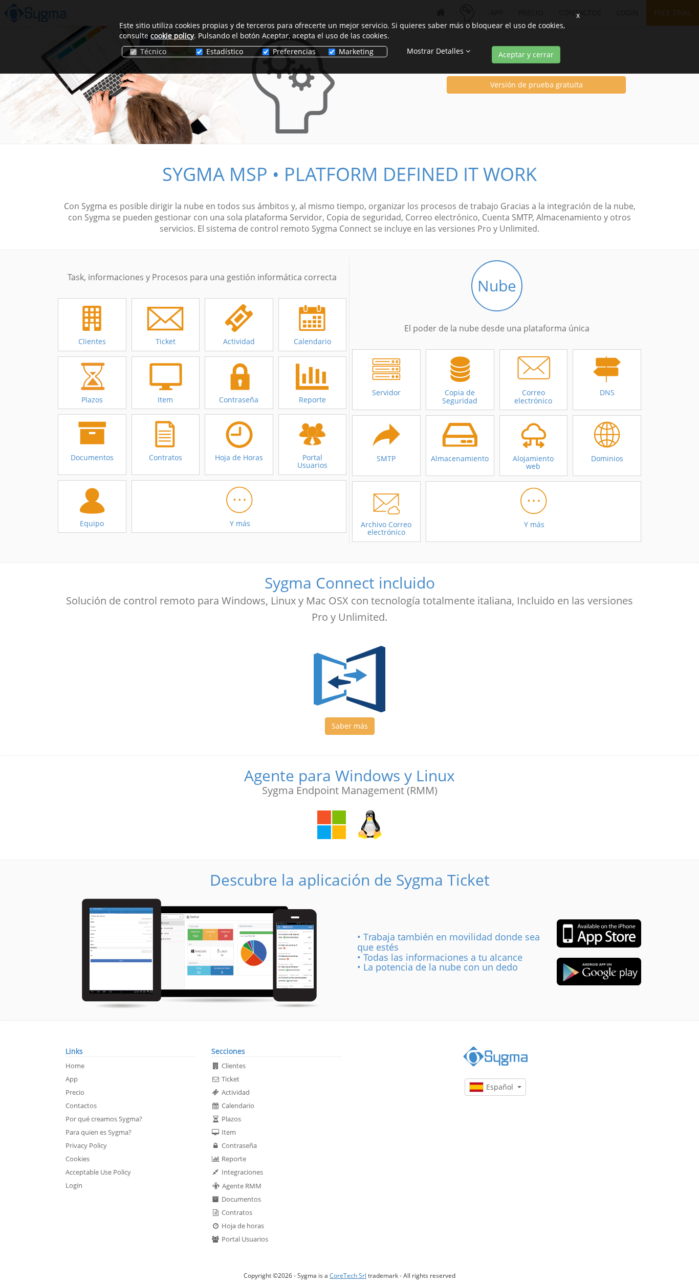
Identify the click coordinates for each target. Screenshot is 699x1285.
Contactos (81, 1105)
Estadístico (224, 51)
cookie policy (172, 35)
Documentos (240, 1199)
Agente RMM (241, 1185)
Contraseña (238, 1145)
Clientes (233, 1065)
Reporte (233, 1158)
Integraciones (241, 1172)
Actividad (235, 1092)
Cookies (77, 1158)
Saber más (350, 726)
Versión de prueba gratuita (536, 84)
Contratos (236, 1212)
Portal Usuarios (244, 1239)
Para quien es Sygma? (98, 1132)
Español (501, 1087)
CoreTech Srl (348, 1275)
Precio (74, 1092)
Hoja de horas (242, 1225)
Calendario (237, 1105)
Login (73, 1185)
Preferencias (293, 51)
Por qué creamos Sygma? (103, 1118)
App (71, 1079)
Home (74, 1065)
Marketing (356, 51)
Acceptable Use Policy (98, 1172)
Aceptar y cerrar (526, 54)
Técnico (153, 51)
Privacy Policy (86, 1145)
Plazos (230, 1118)
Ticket (229, 1079)
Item (228, 1132)
